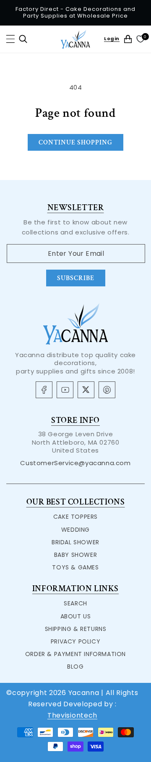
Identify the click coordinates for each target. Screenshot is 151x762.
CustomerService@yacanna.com (75, 462)
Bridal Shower (75, 542)
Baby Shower (75, 555)
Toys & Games (75, 567)
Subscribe (75, 278)
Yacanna (83, 693)
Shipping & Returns (76, 629)
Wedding (75, 529)
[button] (10, 39)
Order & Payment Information (75, 654)
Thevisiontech (72, 715)
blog (75, 666)
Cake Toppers (75, 516)
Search (75, 603)
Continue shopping (75, 142)
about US (75, 616)
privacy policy (75, 641)
